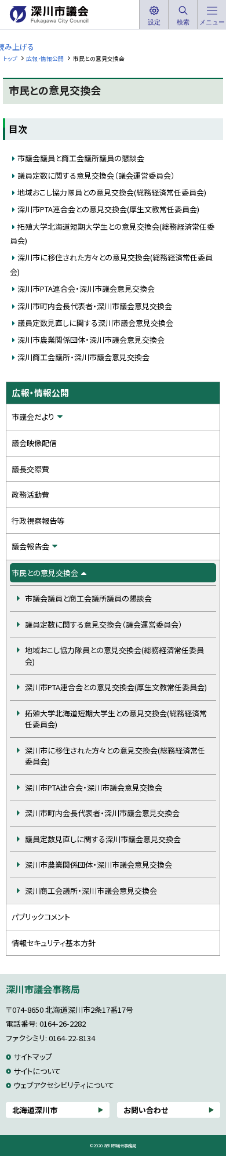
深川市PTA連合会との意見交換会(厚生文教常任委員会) (108, 209)
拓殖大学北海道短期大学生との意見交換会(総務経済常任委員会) (116, 719)
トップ (10, 59)
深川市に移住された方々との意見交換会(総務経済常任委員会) (115, 756)
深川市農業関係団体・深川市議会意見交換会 (91, 339)
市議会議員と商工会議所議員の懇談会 (80, 158)
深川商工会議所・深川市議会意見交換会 (83, 357)
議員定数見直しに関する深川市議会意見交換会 (95, 322)
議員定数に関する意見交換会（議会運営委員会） (96, 175)
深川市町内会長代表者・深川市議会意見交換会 (94, 305)
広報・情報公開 (45, 59)
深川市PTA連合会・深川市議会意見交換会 (86, 288)
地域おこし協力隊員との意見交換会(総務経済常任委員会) (111, 192)
